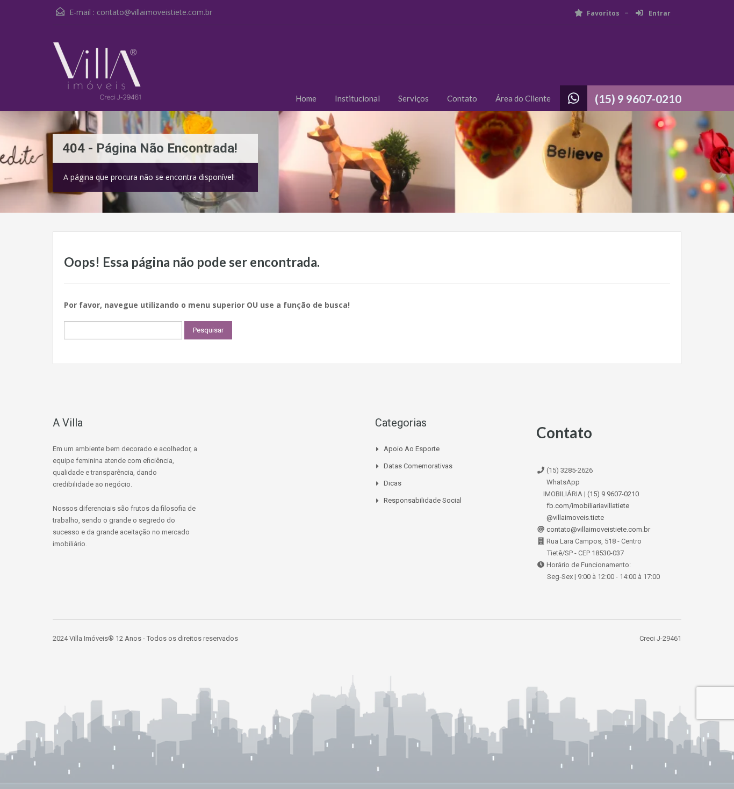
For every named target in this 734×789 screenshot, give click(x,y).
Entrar (659, 13)
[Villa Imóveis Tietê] (97, 76)
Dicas (392, 483)
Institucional (357, 98)
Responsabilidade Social (423, 500)
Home (306, 98)
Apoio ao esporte (412, 449)
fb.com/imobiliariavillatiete (587, 506)
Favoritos (603, 13)
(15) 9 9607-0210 (638, 98)
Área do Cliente (523, 98)
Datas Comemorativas (418, 466)
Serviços (413, 98)
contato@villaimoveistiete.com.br (154, 12)
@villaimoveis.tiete (575, 517)
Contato (462, 98)
